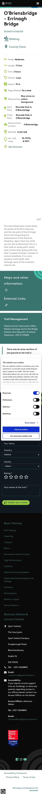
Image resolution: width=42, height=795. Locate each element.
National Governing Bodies (16, 573)
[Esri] (38, 219)
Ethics (7, 548)
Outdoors (8, 588)
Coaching (8, 536)
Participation (10, 594)
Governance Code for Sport (17, 554)
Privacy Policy (12, 777)
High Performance (13, 561)
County (7, 462)
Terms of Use (29, 777)
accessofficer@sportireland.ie (23, 720)
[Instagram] (21, 759)
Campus (8, 542)
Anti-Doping (10, 530)
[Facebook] (16, 759)
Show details (30, 423)
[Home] (7, 3)
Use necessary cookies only (21, 436)
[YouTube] (25, 759)
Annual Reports (11, 606)
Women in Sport (11, 600)
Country (8, 450)
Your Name (9, 444)
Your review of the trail (15, 488)
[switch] (36, 400)
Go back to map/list (13, 31)
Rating (7, 474)
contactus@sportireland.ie (21, 675)
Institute (8, 567)
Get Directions (15, 147)
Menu (38, 3)
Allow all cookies (21, 429)
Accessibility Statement (15, 773)
